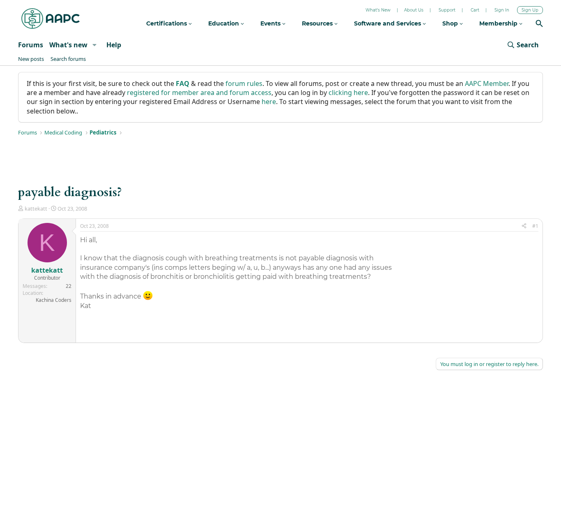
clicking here (348, 92)
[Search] (539, 24)
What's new (68, 44)
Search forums (68, 59)
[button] (94, 45)
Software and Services (388, 23)
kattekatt (36, 208)
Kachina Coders (53, 300)
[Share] (524, 226)
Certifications (167, 23)
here (269, 101)
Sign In (501, 10)
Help (113, 44)
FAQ (182, 83)
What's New (378, 10)
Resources (318, 23)
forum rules (243, 83)
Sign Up (530, 10)
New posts (31, 59)
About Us (413, 10)
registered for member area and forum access (199, 92)
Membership (499, 23)
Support (447, 10)
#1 (535, 225)
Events (271, 23)
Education (224, 23)
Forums (30, 44)
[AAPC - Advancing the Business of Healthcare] (50, 18)
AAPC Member (486, 83)
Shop (451, 23)
